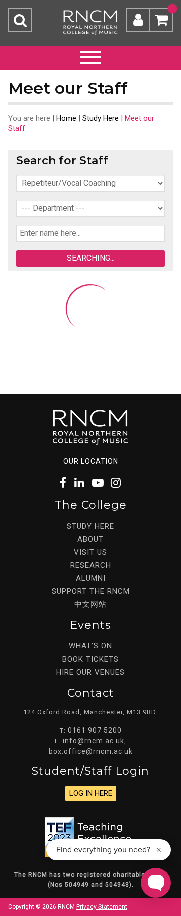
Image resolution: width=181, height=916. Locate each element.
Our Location (90, 461)
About (90, 539)
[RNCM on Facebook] (63, 483)
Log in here (90, 793)
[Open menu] (90, 56)
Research (90, 565)
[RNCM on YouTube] (98, 483)
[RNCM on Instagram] (116, 483)
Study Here (100, 118)
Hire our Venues (90, 672)
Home (66, 118)
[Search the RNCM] (20, 20)
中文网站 (90, 604)
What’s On (90, 645)
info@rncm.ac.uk (93, 741)
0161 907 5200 (95, 730)
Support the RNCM (91, 591)
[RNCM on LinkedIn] (80, 483)
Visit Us (90, 552)
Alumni (91, 578)
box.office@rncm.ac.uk (91, 751)
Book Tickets (90, 659)
